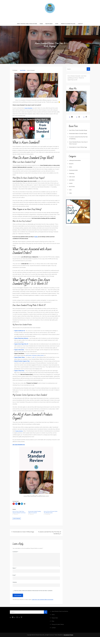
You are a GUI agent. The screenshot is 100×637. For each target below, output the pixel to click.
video (70, 193)
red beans (34, 355)
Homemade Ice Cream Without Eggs (23, 532)
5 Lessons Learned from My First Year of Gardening (49, 532)
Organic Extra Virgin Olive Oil (21, 344)
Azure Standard (28, 108)
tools (70, 189)
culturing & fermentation (75, 160)
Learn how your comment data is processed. (42, 599)
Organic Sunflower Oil (19, 330)
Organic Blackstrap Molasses (21, 338)
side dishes (71, 180)
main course (72, 176)
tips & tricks (22, 70)
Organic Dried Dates (19, 349)
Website (15, 582)
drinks (70, 167)
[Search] (88, 69)
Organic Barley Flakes (19, 357)
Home (41, 23)
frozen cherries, (19, 431)
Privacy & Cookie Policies (68, 23)
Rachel (15, 70)
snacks (71, 183)
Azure (35, 236)
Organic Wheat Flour (19, 370)
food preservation (73, 170)
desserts (71, 163)
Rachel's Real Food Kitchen (50, 17)
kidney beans (40, 355)
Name (14, 568)
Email (14, 575)
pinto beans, (29, 355)
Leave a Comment (31, 70)
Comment (15, 551)
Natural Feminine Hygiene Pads (22, 361)
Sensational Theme (68, 635)
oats (33, 357)
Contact (80, 23)
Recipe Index (49, 23)
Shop (56, 23)
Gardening (71, 173)
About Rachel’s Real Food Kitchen (27, 23)
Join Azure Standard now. (19, 444)
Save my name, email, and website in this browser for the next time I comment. (33, 590)
